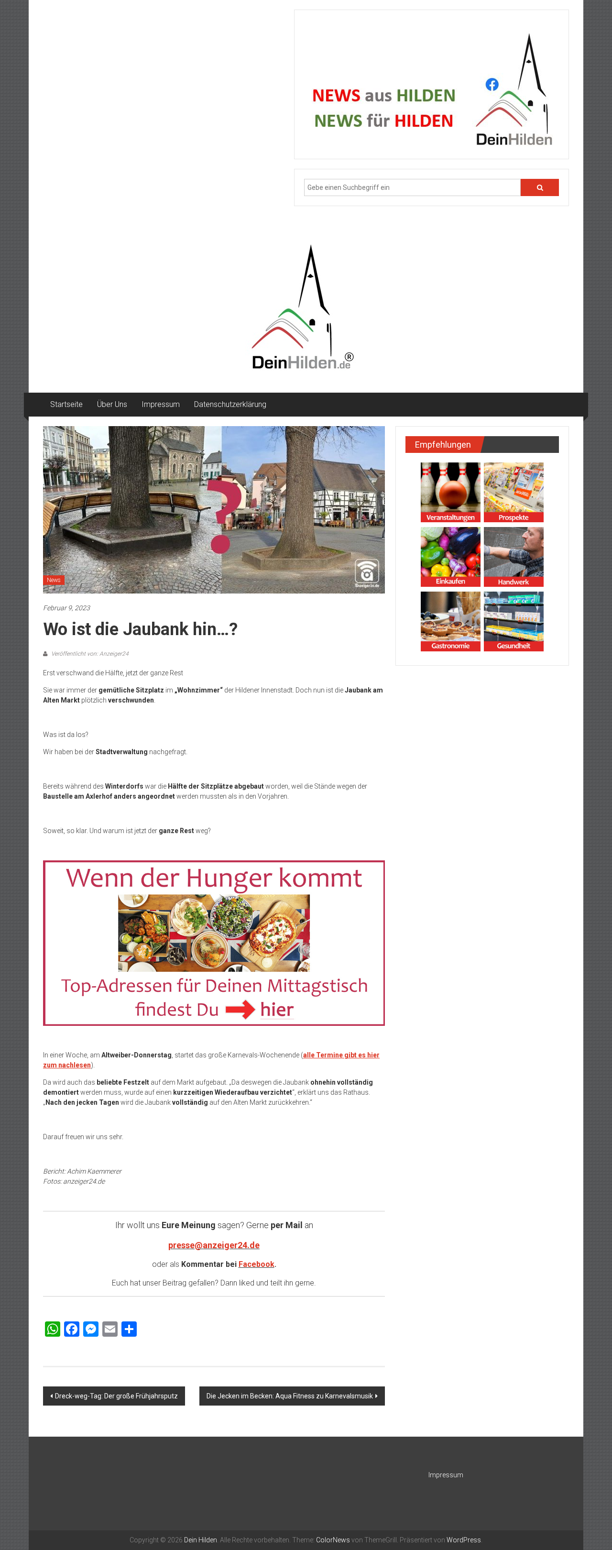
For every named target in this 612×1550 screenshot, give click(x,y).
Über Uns (112, 404)
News (54, 580)
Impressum (161, 404)
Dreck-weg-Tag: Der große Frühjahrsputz (116, 1396)
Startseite (66, 404)
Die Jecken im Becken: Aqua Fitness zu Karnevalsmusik (290, 1396)
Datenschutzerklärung (230, 404)
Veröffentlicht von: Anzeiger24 (89, 653)
